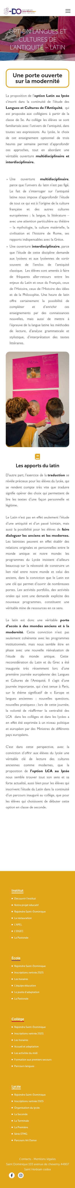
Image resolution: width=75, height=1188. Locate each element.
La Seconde (21, 1114)
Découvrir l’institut (25, 898)
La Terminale (21, 1120)
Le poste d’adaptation (26, 992)
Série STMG (20, 1133)
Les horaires (21, 979)
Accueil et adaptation (26, 1046)
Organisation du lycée (27, 1107)
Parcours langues (24, 1066)
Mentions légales (45, 1159)
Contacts (25, 1159)
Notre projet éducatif (26, 905)
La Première (21, 1127)
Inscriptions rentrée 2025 (28, 972)
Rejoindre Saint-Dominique (30, 911)
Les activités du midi (26, 1053)
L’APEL (18, 924)
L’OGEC (18, 931)
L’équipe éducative (25, 985)
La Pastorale (21, 937)
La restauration (23, 918)
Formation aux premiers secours (33, 1059)
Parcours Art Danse (25, 1140)
